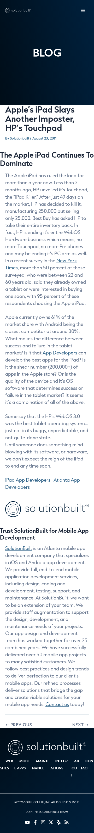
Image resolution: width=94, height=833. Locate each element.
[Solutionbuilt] (18, 10)
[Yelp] (58, 822)
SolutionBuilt (18, 548)
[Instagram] (43, 822)
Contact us (57, 704)
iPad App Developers (27, 480)
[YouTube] (27, 822)
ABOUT (75, 768)
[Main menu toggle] (83, 10)
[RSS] (66, 822)
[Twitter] (51, 822)
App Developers (60, 352)
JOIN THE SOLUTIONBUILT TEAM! (47, 812)
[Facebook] (35, 822)
